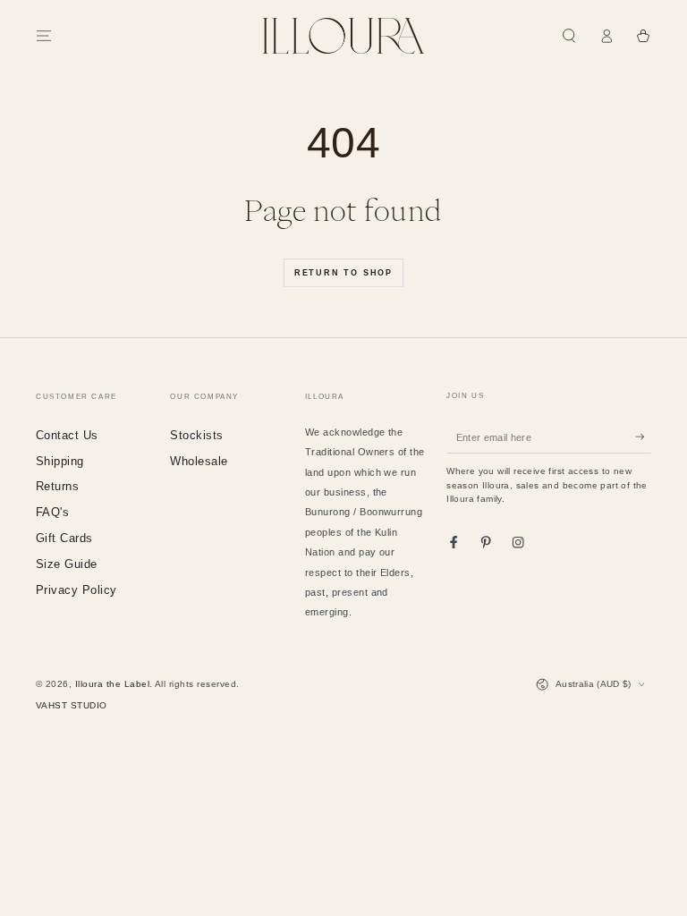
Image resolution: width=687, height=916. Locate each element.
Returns (57, 486)
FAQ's (52, 512)
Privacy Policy (76, 590)
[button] (569, 35)
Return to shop (343, 272)
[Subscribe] (643, 437)
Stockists (196, 435)
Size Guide (67, 564)
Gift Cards (64, 538)
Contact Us (67, 435)
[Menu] (44, 35)
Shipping (60, 461)
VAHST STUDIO (71, 705)
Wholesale (198, 461)
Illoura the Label (112, 684)
